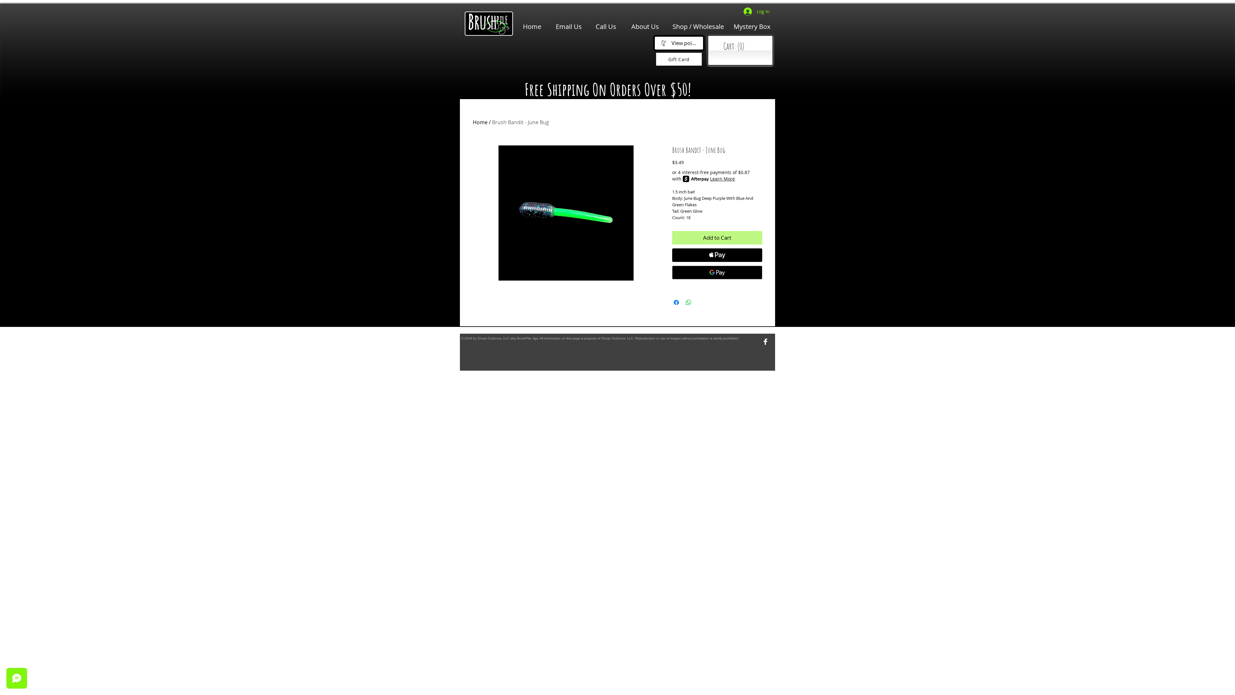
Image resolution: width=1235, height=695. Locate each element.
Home (480, 122)
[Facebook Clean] (765, 341)
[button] (556, 55)
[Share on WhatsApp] (688, 302)
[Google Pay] (717, 272)
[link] (741, 46)
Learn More (722, 179)
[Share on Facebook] (676, 302)
